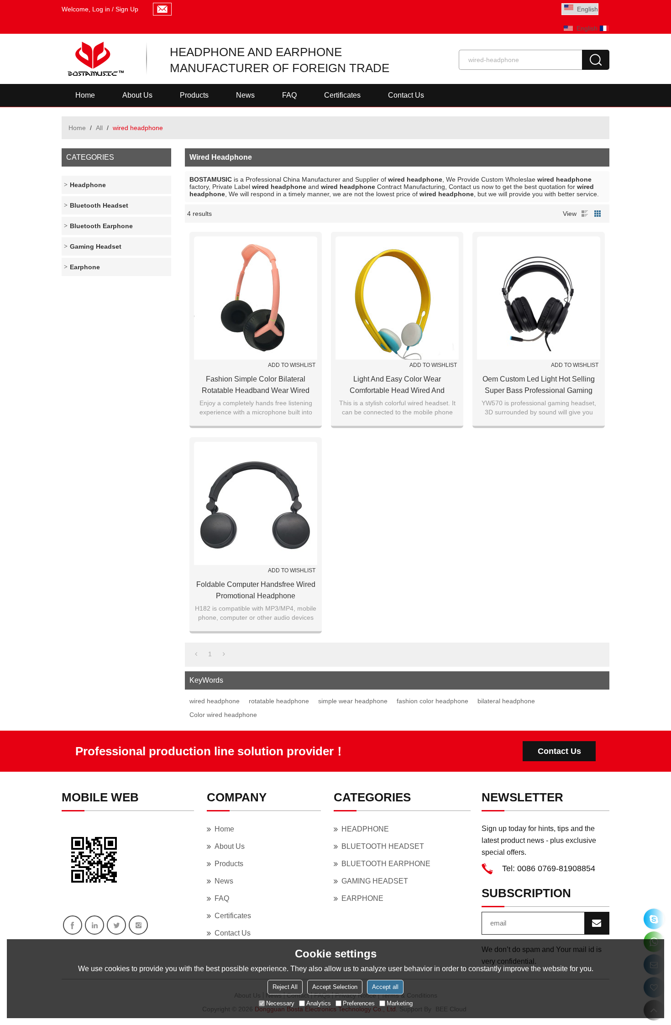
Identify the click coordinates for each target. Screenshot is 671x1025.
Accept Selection (334, 986)
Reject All (285, 986)
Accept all (385, 986)
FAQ (289, 95)
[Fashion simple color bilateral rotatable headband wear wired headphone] (255, 298)
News (245, 95)
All (99, 127)
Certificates (342, 95)
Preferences (359, 1003)
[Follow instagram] (138, 925)
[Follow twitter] (116, 925)
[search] (595, 60)
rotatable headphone (279, 701)
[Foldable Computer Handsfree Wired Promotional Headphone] (255, 503)
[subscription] (596, 923)
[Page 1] (196, 654)
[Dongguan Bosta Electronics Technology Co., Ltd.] (95, 59)
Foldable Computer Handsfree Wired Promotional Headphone (255, 590)
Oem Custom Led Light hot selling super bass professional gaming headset (538, 385)
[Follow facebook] (72, 925)
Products (194, 95)
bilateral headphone (506, 701)
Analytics (318, 1003)
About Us (137, 95)
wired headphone (214, 701)
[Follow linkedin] (94, 925)
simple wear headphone (353, 701)
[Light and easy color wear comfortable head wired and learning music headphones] (397, 298)
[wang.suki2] (654, 919)
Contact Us (406, 95)
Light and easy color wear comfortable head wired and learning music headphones (397, 385)
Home (85, 95)
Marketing (400, 1003)
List (584, 213)
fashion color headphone (432, 701)
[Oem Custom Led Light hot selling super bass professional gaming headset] (538, 298)
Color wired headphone (223, 714)
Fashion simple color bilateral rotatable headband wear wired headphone (255, 385)
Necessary (280, 1003)
